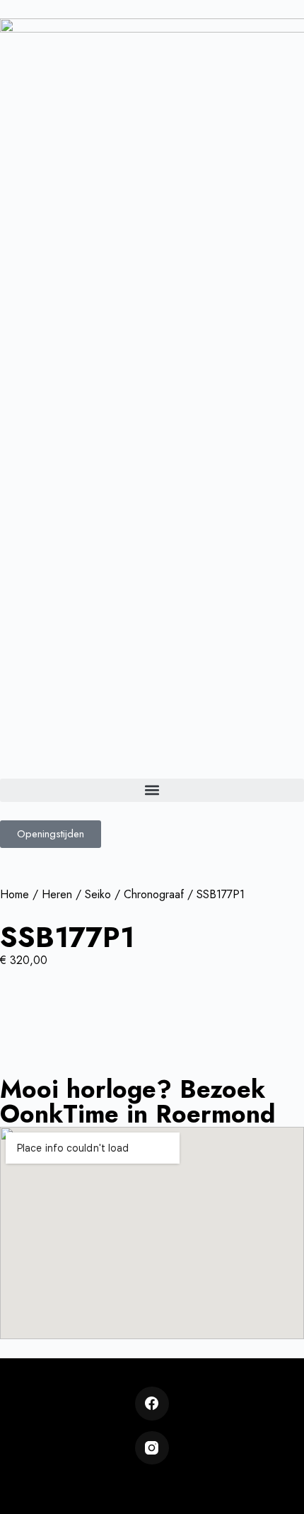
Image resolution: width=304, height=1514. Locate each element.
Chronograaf (154, 894)
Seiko (98, 894)
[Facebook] (152, 1404)
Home (14, 894)
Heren (57, 894)
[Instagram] (152, 1448)
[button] (152, 790)
